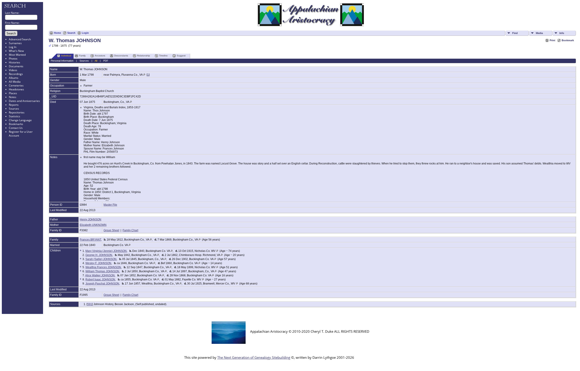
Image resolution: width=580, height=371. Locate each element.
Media (539, 33)
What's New (16, 51)
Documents (16, 66)
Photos (13, 58)
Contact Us (16, 128)
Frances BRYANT (90, 239)
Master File (110, 204)
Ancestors (100, 55)
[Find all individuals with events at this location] (144, 74)
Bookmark (568, 40)
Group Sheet (111, 230)
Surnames (15, 43)
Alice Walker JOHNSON (100, 275)
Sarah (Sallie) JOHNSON (100, 259)
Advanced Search (20, 39)
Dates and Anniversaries (24, 101)
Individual (66, 55)
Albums (13, 78)
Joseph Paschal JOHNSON (102, 283)
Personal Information (62, 60)
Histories (14, 62)
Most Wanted (17, 55)
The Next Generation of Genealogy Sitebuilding (253, 357)
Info (561, 33)
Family (82, 55)
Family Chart (130, 230)
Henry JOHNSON (90, 219)
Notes (12, 97)
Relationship (143, 55)
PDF (105, 60)
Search (71, 32)
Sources (14, 109)
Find (515, 33)
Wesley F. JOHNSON (98, 263)
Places (13, 93)
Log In (12, 47)
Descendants (121, 55)
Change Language (20, 120)
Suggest (181, 55)
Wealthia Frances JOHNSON (103, 267)
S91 (89, 304)
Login (85, 32)
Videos (13, 70)
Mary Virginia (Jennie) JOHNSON (106, 251)
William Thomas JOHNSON (102, 271)
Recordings (16, 74)
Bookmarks (16, 124)
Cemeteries (16, 85)
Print (552, 40)
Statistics (14, 116)
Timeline (163, 55)
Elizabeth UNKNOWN (93, 224)
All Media (15, 82)
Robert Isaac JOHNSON (100, 279)
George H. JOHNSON (98, 255)
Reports (14, 105)
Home (57, 32)
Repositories (16, 112)
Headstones (16, 89)
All (96, 60)
